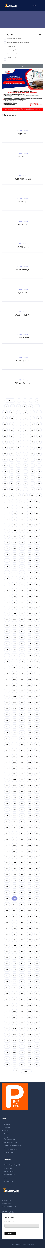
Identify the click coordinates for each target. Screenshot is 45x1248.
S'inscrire (7, 1124)
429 (29, 887)
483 (22, 952)
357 (14, 804)
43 (18, 442)
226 (7, 649)
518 (22, 993)
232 (14, 655)
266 (7, 697)
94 (39, 489)
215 (37, 632)
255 (37, 679)
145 (37, 549)
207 (14, 626)
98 (25, 495)
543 (22, 1023)
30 (12, 430)
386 (7, 839)
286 (7, 721)
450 (37, 910)
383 (22, 833)
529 (29, 1005)
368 (22, 815)
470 (37, 934)
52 (39, 448)
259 (29, 685)
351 (7, 798)
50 (25, 448)
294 (29, 726)
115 (37, 513)
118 (22, 519)
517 (14, 993)
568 (22, 1053)
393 (22, 845)
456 (7, 922)
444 (29, 904)
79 (18, 477)
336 (7, 780)
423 (22, 881)
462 (14, 928)
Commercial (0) (11, 57)
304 (29, 738)
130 (37, 531)
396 (7, 851)
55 (18, 454)
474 (29, 940)
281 (7, 715)
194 (29, 608)
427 (14, 887)
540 (37, 1017)
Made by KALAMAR (28, 1244)
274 (29, 703)
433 (22, 892)
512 (14, 987)
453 (22, 916)
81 (32, 477)
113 (22, 513)
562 (14, 1047)
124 (29, 525)
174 (29, 584)
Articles (6, 1134)
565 (37, 1047)
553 (22, 1035)
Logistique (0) (11, 46)
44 (25, 442)
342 (14, 786)
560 (37, 1041)
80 (25, 477)
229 (29, 649)
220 (37, 638)
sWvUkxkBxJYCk (22, 315)
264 (29, 691)
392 (14, 845)
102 (14, 501)
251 (7, 679)
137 (14, 543)
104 (29, 501)
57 (32, 454)
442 (14, 904)
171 (7, 584)
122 (14, 525)
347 (14, 792)
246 (7, 673)
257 (14, 685)
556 (7, 1041)
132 (14, 537)
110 (37, 507)
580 (37, 1064)
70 (39, 466)
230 (37, 649)
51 (32, 448)
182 (14, 596)
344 (29, 786)
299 (29, 732)
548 (22, 1029)
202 (14, 620)
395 (37, 845)
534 (29, 1011)
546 (7, 1029)
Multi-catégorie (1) (12, 50)
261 (7, 691)
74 (25, 472)
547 (14, 1029)
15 (32, 412)
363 (22, 809)
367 (14, 815)
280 (37, 709)
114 (29, 513)
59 (5, 460)
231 (7, 655)
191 (7, 608)
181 (7, 596)
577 (14, 1064)
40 (39, 436)
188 (22, 602)
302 (14, 738)
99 (32, 495)
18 (12, 418)
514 (29, 987)
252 (14, 679)
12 (12, 412)
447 (14, 910)
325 (37, 762)
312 (14, 750)
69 (32, 466)
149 (29, 555)
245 (37, 667)
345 (37, 786)
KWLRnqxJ (23, 202)
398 (22, 851)
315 (37, 750)
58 (39, 454)
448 (22, 910)
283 (22, 715)
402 (14, 857)
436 (7, 898)
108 (22, 507)
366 (7, 815)
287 (14, 721)
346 (7, 792)
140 (37, 543)
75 (32, 472)
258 (22, 685)
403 (22, 857)
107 (14, 507)
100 (39, 495)
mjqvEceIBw (22, 133)
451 (7, 916)
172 (14, 584)
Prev (10, 400)
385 (37, 833)
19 (18, 418)
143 (22, 549)
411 (7, 869)
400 (37, 851)
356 (7, 804)
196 (7, 614)
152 (14, 560)
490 (37, 958)
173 (22, 584)
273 (22, 703)
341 (7, 786)
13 (18, 412)
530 (37, 1005)
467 (14, 934)
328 (22, 768)
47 (5, 448)
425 (37, 881)
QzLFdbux (22, 292)
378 (22, 827)
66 (12, 466)
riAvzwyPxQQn (22, 270)
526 (7, 1005)
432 (14, 892)
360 (37, 804)
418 (22, 875)
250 (37, 673)
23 (5, 424)
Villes (5, 1178)
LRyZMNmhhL (23, 247)
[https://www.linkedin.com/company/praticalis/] (10, 1211)
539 (29, 1017)
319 (29, 756)
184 (29, 596)
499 (29, 970)
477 (14, 946)
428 (22, 887)
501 (7, 975)
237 (14, 661)
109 (29, 507)
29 (5, 430)
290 (37, 721)
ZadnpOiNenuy (22, 338)
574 (29, 1058)
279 (29, 709)
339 (29, 780)
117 (14, 519)
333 (22, 774)
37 (18, 436)
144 (29, 549)
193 (22, 608)
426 (7, 887)
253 (22, 679)
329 (29, 768)
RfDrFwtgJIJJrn (23, 360)
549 (29, 1029)
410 (37, 863)
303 (22, 738)
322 (14, 762)
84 (12, 483)
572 (14, 1058)
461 (7, 928)
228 (22, 649)
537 (14, 1017)
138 (22, 543)
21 (32, 418)
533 (22, 1011)
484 (29, 952)
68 (25, 466)
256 (7, 685)
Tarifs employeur (9, 1175)
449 (29, 910)
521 (7, 999)
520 (37, 993)
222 (14, 643)
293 (22, 726)
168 (22, 578)
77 (5, 477)
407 (14, 863)
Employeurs (8, 1168)
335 (37, 774)
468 (22, 934)
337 (14, 780)
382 (14, 833)
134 (29, 537)
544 (29, 1023)
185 (37, 596)
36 (12, 436)
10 (37, 406)
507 (14, 981)
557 (14, 1041)
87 (32, 483)
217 (14, 638)
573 (22, 1058)
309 (29, 744)
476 (7, 946)
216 (7, 638)
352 (14, 798)
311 (7, 750)
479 (29, 946)
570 (37, 1053)
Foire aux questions (10, 1149)
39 (32, 436)
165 (37, 572)
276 (7, 709)
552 (14, 1035)
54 (12, 454)
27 (32, 424)
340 (37, 780)
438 (22, 898)
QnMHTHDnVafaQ (23, 179)
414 (29, 869)
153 (22, 560)
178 (22, 590)
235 (37, 655)
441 (7, 904)
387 (14, 839)
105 (37, 501)
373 (22, 821)
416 (7, 875)
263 (22, 691)
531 (7, 1011)
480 (37, 946)
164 (29, 572)
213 (22, 632)
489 (29, 958)
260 (37, 685)
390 (37, 839)
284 (29, 715)
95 (4, 495)
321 (7, 762)
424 (29, 881)
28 (39, 424)
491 (7, 964)
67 (18, 466)
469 (29, 934)
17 (5, 418)
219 (29, 638)
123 (22, 525)
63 (32, 460)
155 (37, 560)
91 (18, 489)
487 (14, 958)
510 (37, 981)
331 (7, 774)
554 (29, 1035)
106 (7, 507)
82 (39, 477)
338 (22, 780)
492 (14, 964)
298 (22, 732)
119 (29, 519)
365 (37, 809)
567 (14, 1053)
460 (37, 922)
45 (32, 442)
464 (29, 928)
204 (29, 620)
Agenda (6, 1137)
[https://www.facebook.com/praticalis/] (3, 1211)
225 (37, 643)
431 (7, 892)
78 (12, 477)
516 (7, 993)
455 (37, 916)
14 (25, 412)
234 (29, 655)
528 (22, 1005)
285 (37, 715)
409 (29, 863)
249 (29, 673)
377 (14, 827)
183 (22, 596)
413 (22, 869)
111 (7, 513)
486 (7, 958)
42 (12, 442)
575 (37, 1058)
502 (14, 975)
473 (22, 940)
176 (7, 590)
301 (7, 738)
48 (12, 448)
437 (14, 898)
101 (7, 501)
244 (29, 667)
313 (22, 750)
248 (22, 673)
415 (37, 869)
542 (14, 1023)
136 (7, 543)
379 (29, 827)
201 (7, 620)
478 (22, 946)
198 (22, 614)
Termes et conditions (10, 1142)
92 (25, 489)
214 (29, 632)
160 (37, 566)
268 (22, 697)
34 (39, 430)
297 (14, 732)
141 (7, 549)
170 (37, 578)
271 (7, 703)
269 (29, 697)
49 (18, 448)
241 (7, 667)
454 (29, 916)
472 (14, 940)
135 (37, 537)
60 (12, 460)
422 (14, 881)
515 (37, 987)
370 (37, 815)
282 (14, 715)
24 (12, 424)
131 (7, 537)
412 (14, 869)
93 (32, 489)
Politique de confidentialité (12, 1146)
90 (12, 489)
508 (22, 981)
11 (5, 412)
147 (14, 555)
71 (5, 472)
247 (14, 673)
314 (29, 750)
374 (29, 821)
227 (14, 649)
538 (22, 1017)
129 (29, 531)
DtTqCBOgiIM (23, 156)
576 (7, 1064)
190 (37, 602)
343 (22, 786)
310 (37, 744)
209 (29, 626)
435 (37, 892)
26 (25, 424)
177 (14, 590)
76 (39, 472)
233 (22, 655)
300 (37, 732)
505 (37, 975)
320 (37, 756)
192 (14, 608)
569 (29, 1053)
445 (37, 904)
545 (37, 1023)
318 (22, 756)
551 (7, 1035)
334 (29, 774)
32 (25, 430)
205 (37, 620)
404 (29, 857)
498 (22, 970)
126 (7, 531)
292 (14, 726)
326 (7, 768)
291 (7, 726)
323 (22, 762)
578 (22, 1064)
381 (7, 833)
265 (37, 691)
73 (18, 472)
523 (22, 999)
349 (29, 792)
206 (7, 626)
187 (14, 602)
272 (14, 703)
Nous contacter (9, 1152)
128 (22, 531)
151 (7, 560)
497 (14, 970)
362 (14, 809)
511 (7, 987)
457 (14, 922)
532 (14, 1011)
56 (25, 454)
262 (14, 691)
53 (5, 454)
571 (7, 1058)
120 (37, 519)
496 (7, 970)
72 (12, 472)
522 (14, 999)
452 (14, 916)
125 (37, 525)
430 (37, 887)
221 (7, 643)
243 (22, 667)
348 (22, 792)
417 (14, 875)
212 (14, 632)
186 (7, 602)
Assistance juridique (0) (14, 39)
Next (25, 1071)
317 (14, 756)
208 (22, 626)
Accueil (6, 1131)
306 (7, 744)
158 (22, 566)
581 (16, 1070)
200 (37, 614)
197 (14, 614)
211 (7, 632)
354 (29, 798)
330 (37, 768)
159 (29, 566)
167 (14, 578)
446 (7, 910)
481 (7, 952)
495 (37, 964)
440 (37, 898)
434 (29, 892)
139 (29, 543)
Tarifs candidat (9, 1171)
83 (5, 483)
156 (7, 566)
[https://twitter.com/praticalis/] (6, 1211)
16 (39, 412)
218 (22, 638)
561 (7, 1047)
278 (22, 709)
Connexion (7, 1127)
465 (37, 928)
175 (37, 584)
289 (29, 721)
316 (7, 756)
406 (7, 863)
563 (22, 1047)
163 (22, 572)
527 (14, 1005)
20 (25, 418)
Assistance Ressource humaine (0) (18, 42)
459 (29, 922)
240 (37, 661)
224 (29, 643)
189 (29, 602)
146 (7, 555)
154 (29, 560)
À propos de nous (9, 1139)
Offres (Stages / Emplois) (12, 1165)
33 (32, 430)
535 (37, 1011)
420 (37, 875)
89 (5, 489)
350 (37, 792)
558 (22, 1041)
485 (37, 952)
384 (29, 833)
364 (29, 809)
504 (29, 975)
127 (14, 531)
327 (14, 768)
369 (29, 815)
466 (7, 934)
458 (22, 922)
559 (29, 1041)
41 (5, 442)
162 (14, 572)
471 (7, 940)
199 (29, 614)
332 (14, 774)
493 (22, 964)
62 (25, 460)
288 (22, 721)
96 (11, 495)
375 (37, 821)
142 (14, 549)
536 (7, 1017)
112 (14, 513)
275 (37, 703)
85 (18, 483)
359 (29, 804)
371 (7, 821)
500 (37, 970)
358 (22, 804)
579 (29, 1064)
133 (22, 537)
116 (7, 519)
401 (7, 857)
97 (18, 495)
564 (29, 1047)
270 (37, 697)
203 (22, 620)
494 (29, 964)
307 (14, 744)
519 (29, 993)
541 (7, 1023)
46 (39, 442)
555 (37, 1035)
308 (22, 744)
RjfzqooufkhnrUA (22, 383)
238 (22, 661)
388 (22, 839)
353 (22, 798)
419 (29, 875)
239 (29, 661)
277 (14, 709)
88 (39, 483)
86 (25, 483)
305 (37, 738)
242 (14, 667)
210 (37, 626)
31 (18, 430)
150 (37, 555)
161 (7, 572)
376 (7, 827)
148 (22, 555)
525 (37, 999)
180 (37, 590)
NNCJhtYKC (23, 224)
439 (29, 898)
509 (29, 981)
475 (37, 940)
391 (7, 845)
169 (29, 578)
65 (5, 466)
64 (39, 460)
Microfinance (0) (12, 54)
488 (22, 958)
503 (22, 975)
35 (5, 436)
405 (37, 857)
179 (29, 590)
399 (29, 851)
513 (22, 987)
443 (22, 904)
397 (14, 851)
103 (22, 501)
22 (39, 418)
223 (22, 643)
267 (14, 697)
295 (37, 726)
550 (37, 1029)
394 (29, 845)
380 (37, 827)
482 (14, 952)
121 (7, 525)
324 (29, 762)
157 (14, 566)
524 (29, 999)
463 (22, 928)
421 (7, 881)
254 (29, 679)
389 (29, 839)
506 (7, 981)
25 (18, 424)
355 (37, 798)
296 (7, 732)
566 (7, 1053)
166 (7, 578)
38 (25, 436)
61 (18, 460)
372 (14, 821)
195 (37, 608)
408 (22, 863)
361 (7, 809)
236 (7, 661)
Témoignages (8, 1181)
